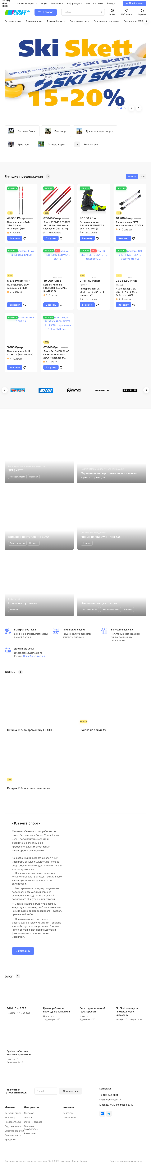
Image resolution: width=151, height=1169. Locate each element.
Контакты (68, 1113)
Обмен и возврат (33, 1121)
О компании (23, 950)
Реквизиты (30, 1133)
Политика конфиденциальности (126, 1161)
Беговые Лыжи (13, 1113)
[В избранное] (24, 238)
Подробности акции (34, 656)
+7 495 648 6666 (109, 1095)
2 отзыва (17, 292)
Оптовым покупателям (31, 1127)
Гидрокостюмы (13, 1126)
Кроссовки (10, 1139)
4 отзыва (126, 299)
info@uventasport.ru (110, 1099)
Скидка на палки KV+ (94, 730)
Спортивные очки (14, 1130)
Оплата (28, 1117)
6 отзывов (127, 229)
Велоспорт (10, 1117)
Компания (68, 1107)
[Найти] (101, 12)
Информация (31, 1107)
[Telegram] (109, 1114)
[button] (118, 108)
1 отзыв (16, 232)
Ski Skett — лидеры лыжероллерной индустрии (127, 1011)
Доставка (29, 1113)
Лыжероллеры (13, 1121)
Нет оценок (55, 232)
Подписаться (70, 1091)
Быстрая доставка (25, 629)
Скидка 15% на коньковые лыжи (28, 788)
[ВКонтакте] (102, 1114)
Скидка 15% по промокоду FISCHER (30, 730)
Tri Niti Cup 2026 (16, 1008)
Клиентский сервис (74, 629)
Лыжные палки (13, 1135)
